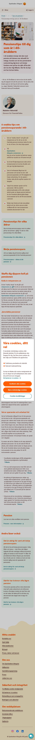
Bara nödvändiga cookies (17, 390)
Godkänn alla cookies (17, 384)
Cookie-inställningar (17, 396)
